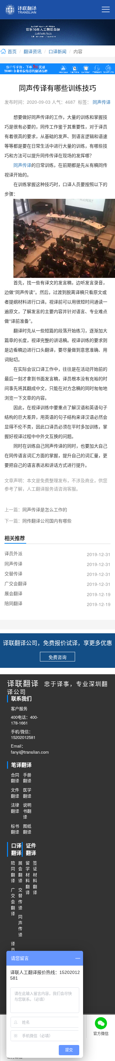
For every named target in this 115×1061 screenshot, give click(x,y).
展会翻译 (20, 872)
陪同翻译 (12, 872)
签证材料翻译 (34, 877)
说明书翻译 (27, 811)
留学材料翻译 (27, 877)
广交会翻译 (12, 901)
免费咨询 (57, 657)
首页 (11, 51)
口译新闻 (57, 51)
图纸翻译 (27, 829)
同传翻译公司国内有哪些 (47, 520)
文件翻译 (15, 793)
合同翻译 (15, 778)
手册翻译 (27, 778)
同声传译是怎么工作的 (44, 509)
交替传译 (20, 899)
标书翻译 (15, 829)
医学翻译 (27, 793)
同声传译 (101, 102)
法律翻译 (15, 808)
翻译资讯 (33, 51)
